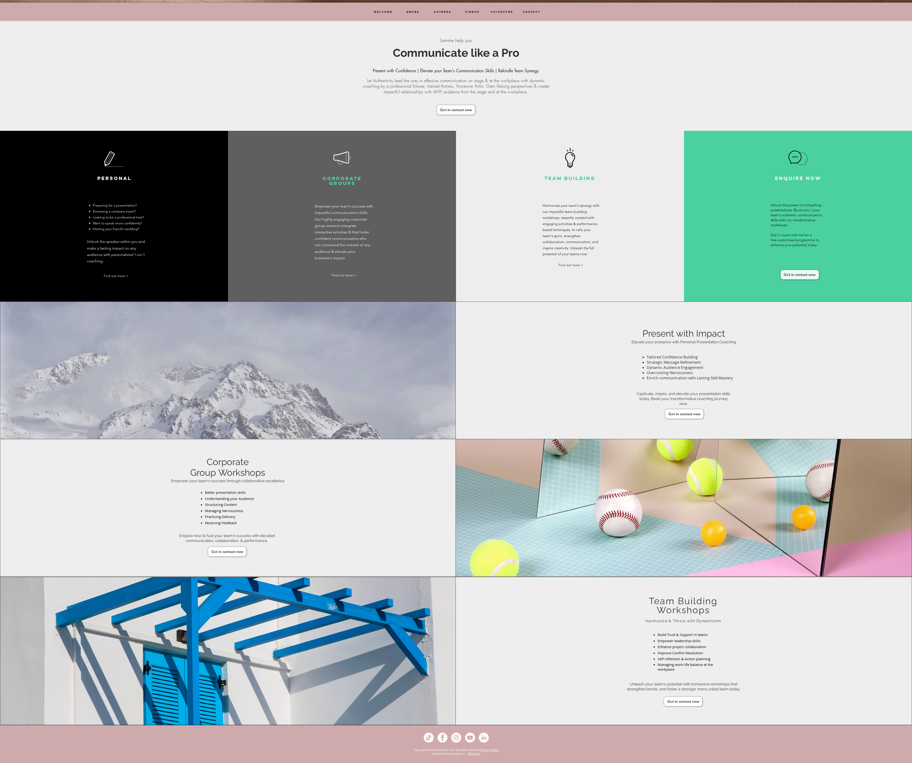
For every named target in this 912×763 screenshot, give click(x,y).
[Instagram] (456, 738)
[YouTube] (470, 738)
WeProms (474, 753)
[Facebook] (442, 738)
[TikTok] (429, 738)
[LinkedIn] (484, 738)
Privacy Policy (489, 750)
